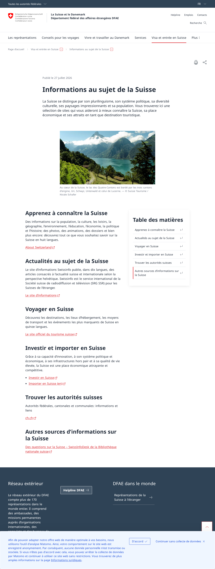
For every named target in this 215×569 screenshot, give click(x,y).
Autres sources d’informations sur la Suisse (157, 273)
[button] (22, 37)
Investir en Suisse (41, 378)
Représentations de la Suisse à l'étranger (130, 497)
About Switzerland (38, 247)
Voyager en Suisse (146, 246)
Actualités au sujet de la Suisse (154, 238)
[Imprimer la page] (195, 62)
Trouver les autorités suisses (153, 263)
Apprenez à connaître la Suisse (155, 230)
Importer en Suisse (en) (45, 383)
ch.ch (29, 418)
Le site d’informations (41, 295)
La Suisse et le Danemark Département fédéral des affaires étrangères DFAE (85, 16)
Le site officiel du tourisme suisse (49, 334)
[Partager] (204, 62)
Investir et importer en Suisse (154, 254)
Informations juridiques (66, 560)
